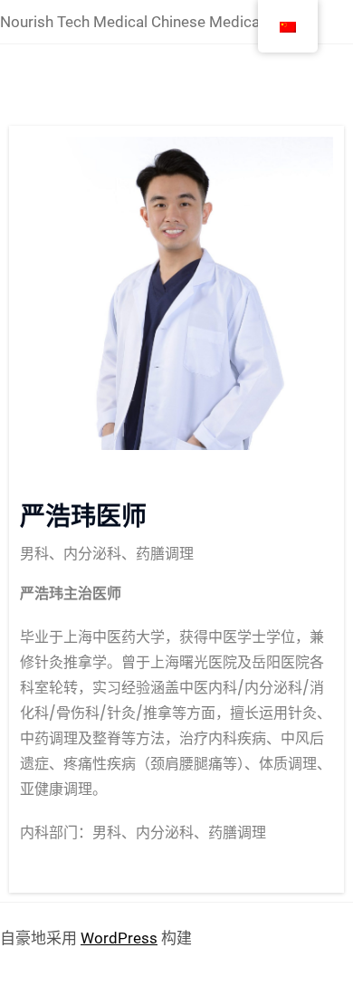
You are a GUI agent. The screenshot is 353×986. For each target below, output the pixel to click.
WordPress (119, 938)
